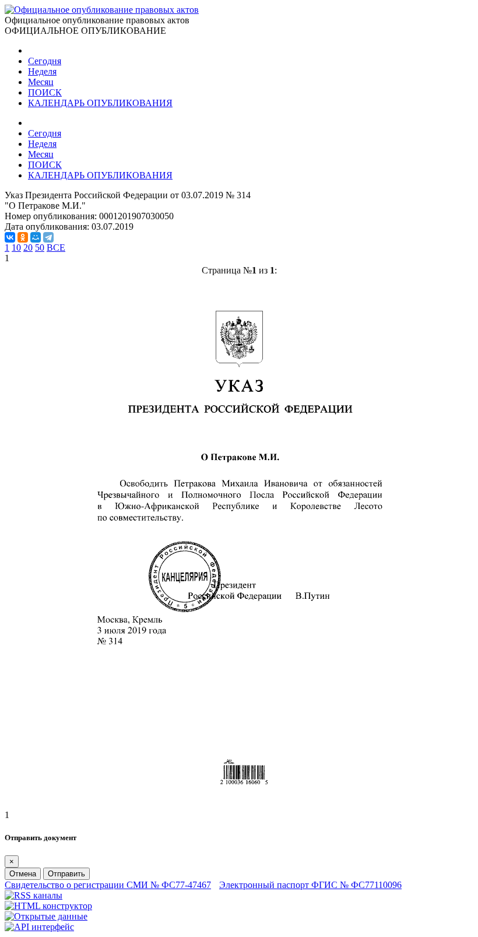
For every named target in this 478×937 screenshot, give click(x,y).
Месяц (41, 82)
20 (28, 247)
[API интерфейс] (39, 927)
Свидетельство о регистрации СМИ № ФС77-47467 (108, 885)
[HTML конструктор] (48, 906)
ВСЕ (56, 247)
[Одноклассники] (22, 237)
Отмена (22, 873)
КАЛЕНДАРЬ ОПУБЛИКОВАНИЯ (100, 103)
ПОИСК (45, 92)
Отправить (66, 873)
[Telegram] (48, 237)
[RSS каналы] (33, 895)
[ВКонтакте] (10, 237)
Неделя (42, 71)
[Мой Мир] (35, 237)
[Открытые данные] (46, 916)
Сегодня (44, 61)
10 (16, 247)
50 (39, 247)
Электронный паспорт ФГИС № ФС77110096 (310, 885)
